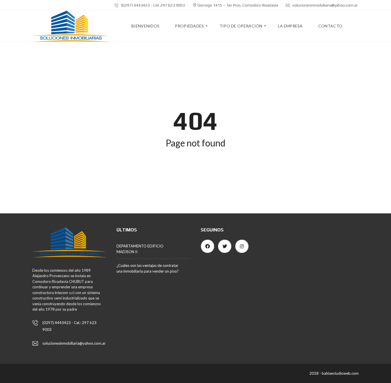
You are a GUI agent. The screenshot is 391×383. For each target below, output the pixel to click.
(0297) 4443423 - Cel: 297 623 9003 (152, 5)
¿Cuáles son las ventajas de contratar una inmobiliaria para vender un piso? (147, 268)
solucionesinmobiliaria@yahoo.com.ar (324, 5)
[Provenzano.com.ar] (70, 26)
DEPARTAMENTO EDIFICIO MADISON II (139, 249)
